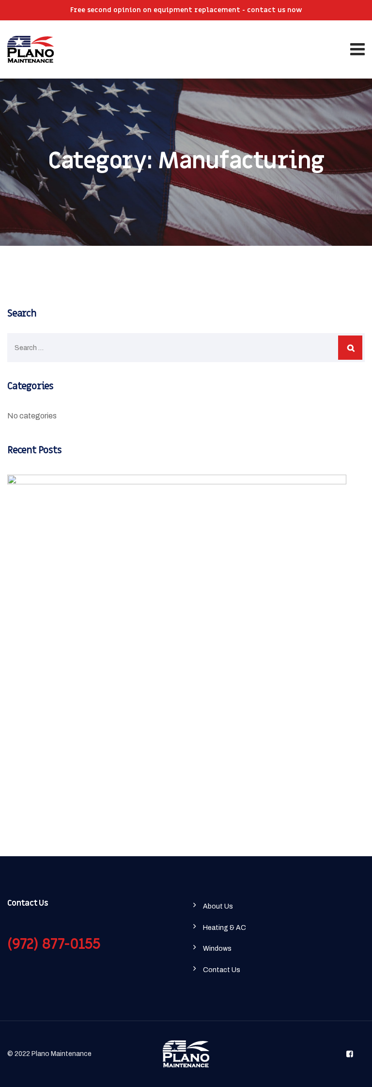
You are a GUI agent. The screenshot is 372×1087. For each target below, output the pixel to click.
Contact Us (221, 970)
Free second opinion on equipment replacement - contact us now (186, 10)
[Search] (350, 348)
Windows (217, 948)
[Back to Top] (351, 1071)
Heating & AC (224, 927)
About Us (218, 906)
